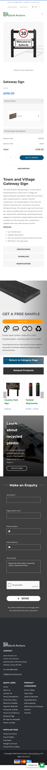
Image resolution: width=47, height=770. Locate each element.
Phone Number (12, 526)
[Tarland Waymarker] (34, 378)
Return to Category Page (23, 360)
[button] (5, 395)
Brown (19, 116)
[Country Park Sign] (12, 378)
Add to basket (31, 158)
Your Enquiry (11, 558)
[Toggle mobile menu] (42, 14)
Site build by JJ (35, 754)
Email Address (12, 542)
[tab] (23, 169)
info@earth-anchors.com (31, 2)
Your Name (11, 495)
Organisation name (14, 511)
